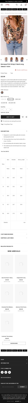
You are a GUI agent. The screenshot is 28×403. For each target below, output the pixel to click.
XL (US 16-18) (4, 102)
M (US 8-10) (10, 99)
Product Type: (4, 73)
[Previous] (2, 35)
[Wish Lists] (22, 117)
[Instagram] (5, 372)
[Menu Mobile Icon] (2, 5)
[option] (14, 35)
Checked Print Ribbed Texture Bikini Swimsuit (7, 307)
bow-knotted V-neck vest (7, 278)
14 (3, 121)
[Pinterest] (9, 372)
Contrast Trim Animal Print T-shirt (7, 336)
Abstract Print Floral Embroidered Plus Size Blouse (21, 307)
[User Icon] (21, 5)
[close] (26, 1)
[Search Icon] (17, 5)
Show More (14, 343)
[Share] (25, 117)
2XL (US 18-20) (12, 102)
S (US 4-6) (3, 99)
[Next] (25, 35)
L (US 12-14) (17, 99)
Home (2, 13)
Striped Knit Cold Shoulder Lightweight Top (21, 278)
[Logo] (7, 5)
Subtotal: (3, 112)
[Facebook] (2, 372)
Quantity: (3, 107)
